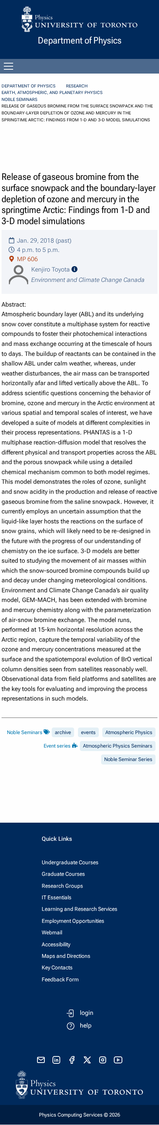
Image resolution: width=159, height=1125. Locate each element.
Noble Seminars (19, 99)
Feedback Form (60, 979)
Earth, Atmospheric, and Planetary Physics (52, 92)
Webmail (52, 932)
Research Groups (62, 886)
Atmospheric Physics (128, 732)
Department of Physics (29, 86)
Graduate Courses (63, 874)
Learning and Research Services (79, 909)
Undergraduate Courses (70, 862)
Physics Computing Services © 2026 (79, 1115)
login (86, 1012)
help (85, 1025)
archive (63, 732)
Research (77, 86)
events (88, 732)
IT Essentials (56, 897)
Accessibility (56, 944)
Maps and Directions (66, 956)
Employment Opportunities (73, 921)
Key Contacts (57, 967)
